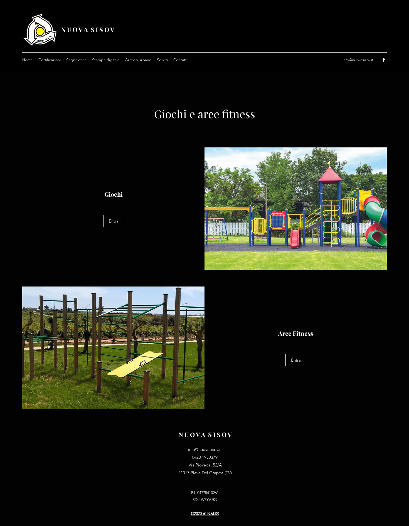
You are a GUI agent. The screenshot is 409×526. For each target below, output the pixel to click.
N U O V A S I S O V (87, 29)
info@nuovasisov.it (358, 59)
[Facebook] (383, 60)
